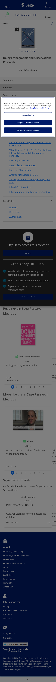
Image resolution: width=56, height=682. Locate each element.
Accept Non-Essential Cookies (28, 122)
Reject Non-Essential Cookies (28, 130)
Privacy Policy (34, 108)
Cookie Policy (44, 108)
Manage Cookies (28, 115)
